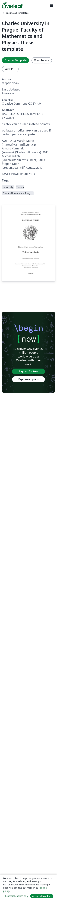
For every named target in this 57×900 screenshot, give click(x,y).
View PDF (10, 69)
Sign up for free (28, 371)
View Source (41, 60)
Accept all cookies (41, 896)
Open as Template (15, 60)
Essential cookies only (16, 895)
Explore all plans (28, 379)
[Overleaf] (12, 5)
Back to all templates (15, 12)
